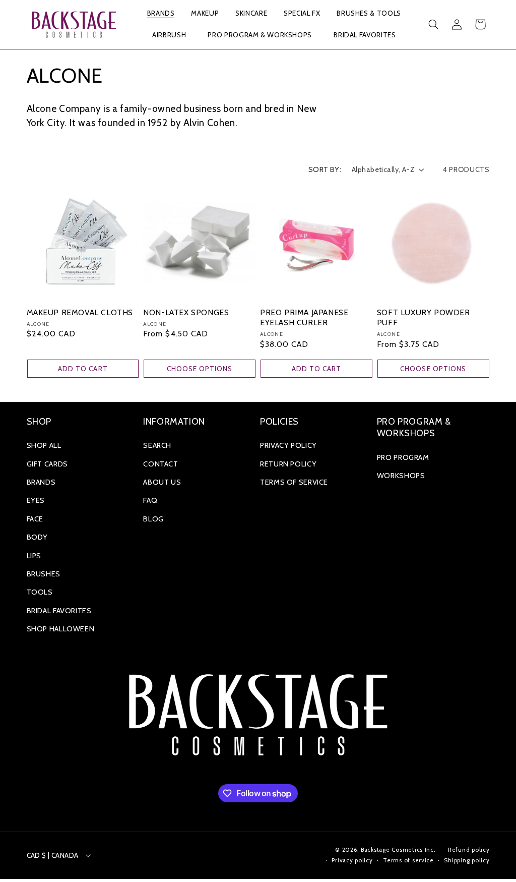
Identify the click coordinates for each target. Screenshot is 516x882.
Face (35, 518)
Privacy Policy (288, 445)
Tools (40, 592)
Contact (160, 463)
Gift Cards (47, 463)
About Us (162, 482)
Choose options (200, 369)
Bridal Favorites (59, 610)
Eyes (36, 500)
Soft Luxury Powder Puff (423, 317)
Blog (153, 518)
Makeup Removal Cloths (80, 312)
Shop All (44, 445)
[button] (161, 14)
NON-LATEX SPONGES (186, 312)
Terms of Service (294, 482)
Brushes (43, 573)
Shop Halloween (61, 628)
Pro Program (403, 457)
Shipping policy (466, 860)
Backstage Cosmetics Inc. (398, 849)
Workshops (401, 475)
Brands (41, 482)
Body (37, 537)
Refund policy (469, 849)
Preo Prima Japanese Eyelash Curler (304, 317)
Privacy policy (352, 860)
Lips (34, 555)
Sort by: (324, 169)
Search (157, 445)
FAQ (150, 500)
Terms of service (408, 860)
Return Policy (288, 463)
